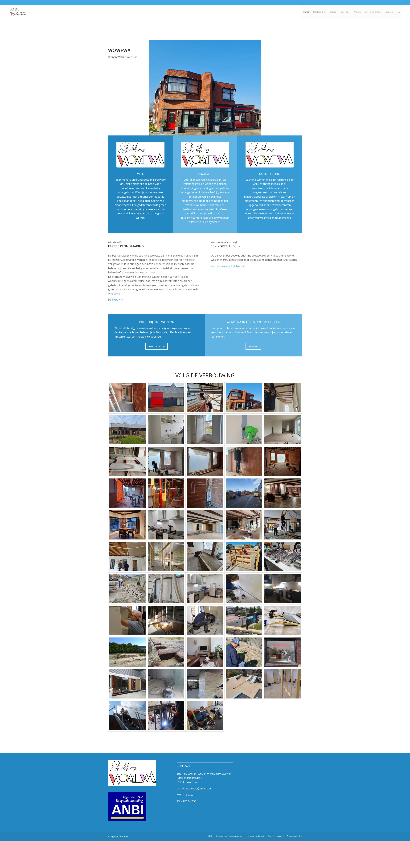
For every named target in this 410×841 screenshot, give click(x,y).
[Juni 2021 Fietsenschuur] (166, 557)
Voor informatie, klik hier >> (227, 266)
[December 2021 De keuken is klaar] (166, 525)
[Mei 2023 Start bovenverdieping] (205, 398)
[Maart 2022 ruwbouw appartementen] (282, 461)
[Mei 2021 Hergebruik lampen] (282, 557)
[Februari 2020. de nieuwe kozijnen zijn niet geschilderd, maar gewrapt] (127, 684)
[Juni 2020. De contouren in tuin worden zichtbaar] (127, 652)
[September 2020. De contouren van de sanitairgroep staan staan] (205, 620)
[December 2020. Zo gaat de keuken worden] (282, 588)
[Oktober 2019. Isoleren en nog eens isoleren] (205, 684)
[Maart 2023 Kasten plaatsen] (205, 429)
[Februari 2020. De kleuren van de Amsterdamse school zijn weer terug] (282, 652)
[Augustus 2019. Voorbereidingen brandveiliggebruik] (166, 716)
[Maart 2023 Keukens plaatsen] (166, 429)
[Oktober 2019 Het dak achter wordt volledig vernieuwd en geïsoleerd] (243, 684)
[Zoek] (399, 12)
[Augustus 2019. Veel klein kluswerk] (205, 716)
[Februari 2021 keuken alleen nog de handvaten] (205, 588)
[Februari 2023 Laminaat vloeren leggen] (282, 429)
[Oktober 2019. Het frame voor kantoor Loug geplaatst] (282, 684)
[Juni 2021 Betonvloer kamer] (205, 557)
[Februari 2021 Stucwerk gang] (243, 588)
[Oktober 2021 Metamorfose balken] (205, 525)
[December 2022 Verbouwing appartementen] (166, 461)
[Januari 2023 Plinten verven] (127, 461)
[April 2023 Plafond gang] (282, 398)
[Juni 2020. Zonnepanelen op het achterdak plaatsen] (282, 620)
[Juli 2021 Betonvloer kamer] (282, 525)
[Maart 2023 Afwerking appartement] (243, 429)
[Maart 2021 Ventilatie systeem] (166, 588)
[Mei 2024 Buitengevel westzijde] (166, 398)
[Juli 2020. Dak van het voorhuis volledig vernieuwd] (243, 620)
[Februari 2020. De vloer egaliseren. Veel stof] (166, 684)
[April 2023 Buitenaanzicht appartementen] (127, 429)
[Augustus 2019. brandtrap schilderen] (127, 716)
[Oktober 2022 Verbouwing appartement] (205, 461)
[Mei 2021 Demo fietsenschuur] (243, 557)
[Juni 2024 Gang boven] (127, 398)
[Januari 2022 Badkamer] (205, 493)
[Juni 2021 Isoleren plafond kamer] (127, 557)
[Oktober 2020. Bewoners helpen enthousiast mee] (127, 620)
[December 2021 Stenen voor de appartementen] (243, 493)
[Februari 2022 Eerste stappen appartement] (127, 493)
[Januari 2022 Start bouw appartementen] (166, 493)
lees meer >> (115, 300)
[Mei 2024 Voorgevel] (243, 398)
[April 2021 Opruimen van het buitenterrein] (127, 588)
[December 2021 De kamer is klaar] (282, 493)
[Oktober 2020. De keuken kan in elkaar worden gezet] (166, 620)
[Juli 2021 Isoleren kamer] (243, 525)
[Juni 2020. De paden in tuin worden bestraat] (166, 652)
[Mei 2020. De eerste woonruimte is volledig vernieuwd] (205, 652)
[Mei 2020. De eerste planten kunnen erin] (243, 652)
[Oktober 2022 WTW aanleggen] (243, 461)
